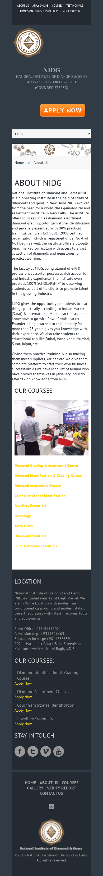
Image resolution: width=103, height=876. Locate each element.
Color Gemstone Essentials (36, 546)
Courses (57, 5)
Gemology (23, 515)
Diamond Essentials (30, 536)
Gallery (35, 788)
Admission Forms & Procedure (39, 11)
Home (19, 162)
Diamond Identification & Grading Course (48, 475)
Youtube (58, 751)
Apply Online (40, 5)
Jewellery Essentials (30, 505)
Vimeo (45, 751)
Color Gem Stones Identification (40, 495)
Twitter (32, 751)
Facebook (20, 751)
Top (51, 806)
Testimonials (74, 5)
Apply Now (23, 683)
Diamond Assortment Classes (38, 485)
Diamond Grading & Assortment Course (46, 465)
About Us (23, 5)
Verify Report (71, 11)
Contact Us (51, 793)
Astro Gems (24, 525)
